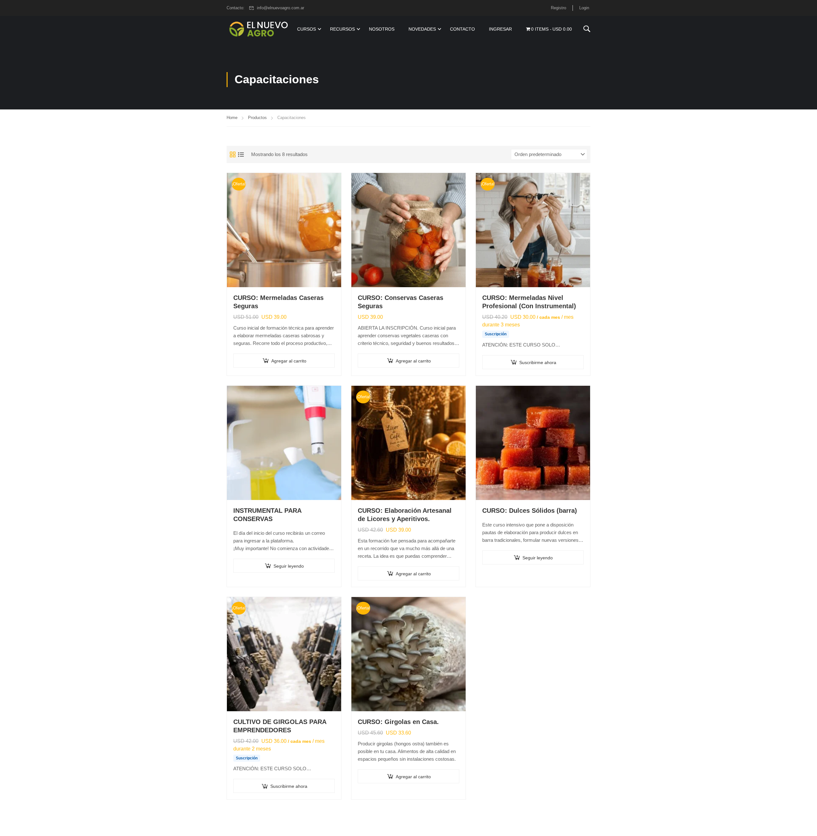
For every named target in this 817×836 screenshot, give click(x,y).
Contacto (462, 29)
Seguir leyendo (289, 566)
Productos (257, 117)
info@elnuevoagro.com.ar (280, 7)
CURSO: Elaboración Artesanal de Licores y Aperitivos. (405, 514)
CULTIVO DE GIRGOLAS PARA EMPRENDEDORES (279, 726)
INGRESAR (500, 29)
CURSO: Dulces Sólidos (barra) (529, 510)
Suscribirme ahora (537, 362)
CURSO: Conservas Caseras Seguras (400, 302)
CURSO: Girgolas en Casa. (398, 721)
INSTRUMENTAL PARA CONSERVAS (267, 514)
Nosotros (381, 29)
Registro (558, 7)
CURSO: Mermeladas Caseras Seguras (278, 302)
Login (584, 7)
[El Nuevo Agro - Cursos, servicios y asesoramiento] (258, 29)
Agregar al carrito (288, 360)
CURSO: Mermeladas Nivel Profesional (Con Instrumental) (529, 302)
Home (232, 117)
